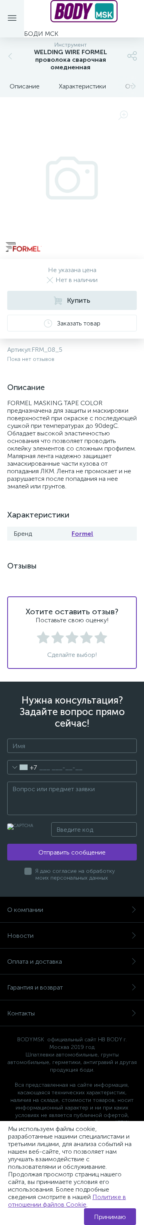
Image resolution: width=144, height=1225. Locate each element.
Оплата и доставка (34, 961)
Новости (20, 935)
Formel (82, 533)
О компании (25, 909)
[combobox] (22, 767)
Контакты (21, 1013)
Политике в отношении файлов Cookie (67, 1200)
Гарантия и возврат (35, 987)
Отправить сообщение (72, 852)
